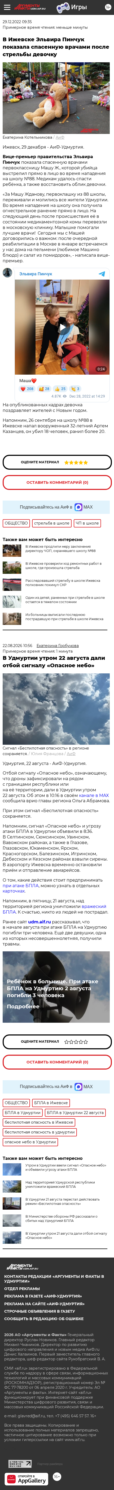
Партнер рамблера (50, 1464)
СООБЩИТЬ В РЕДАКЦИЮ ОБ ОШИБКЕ (44, 1318)
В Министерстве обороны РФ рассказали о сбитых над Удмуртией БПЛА (61, 1218)
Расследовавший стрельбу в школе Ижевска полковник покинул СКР (62, 583)
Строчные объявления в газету (39, 1311)
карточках (14, 891)
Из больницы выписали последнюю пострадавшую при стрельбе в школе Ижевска (64, 617)
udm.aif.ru (39, 921)
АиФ (60, 137)
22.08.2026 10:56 (17, 645)
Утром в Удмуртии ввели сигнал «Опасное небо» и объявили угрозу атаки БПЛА (65, 1167)
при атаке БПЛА (21, 885)
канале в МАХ (94, 795)
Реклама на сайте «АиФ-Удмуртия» (44, 1303)
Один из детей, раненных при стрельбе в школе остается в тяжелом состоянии (65, 600)
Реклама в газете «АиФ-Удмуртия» (43, 1296)
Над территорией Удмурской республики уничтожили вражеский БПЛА (60, 1184)
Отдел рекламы (22, 1288)
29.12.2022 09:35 (17, 21)
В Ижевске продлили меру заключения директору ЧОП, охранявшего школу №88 (60, 549)
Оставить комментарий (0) (57, 482)
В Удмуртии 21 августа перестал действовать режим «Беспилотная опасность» (62, 1201)
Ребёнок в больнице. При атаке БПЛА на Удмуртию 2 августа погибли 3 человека (52, 988)
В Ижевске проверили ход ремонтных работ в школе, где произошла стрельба (63, 566)
